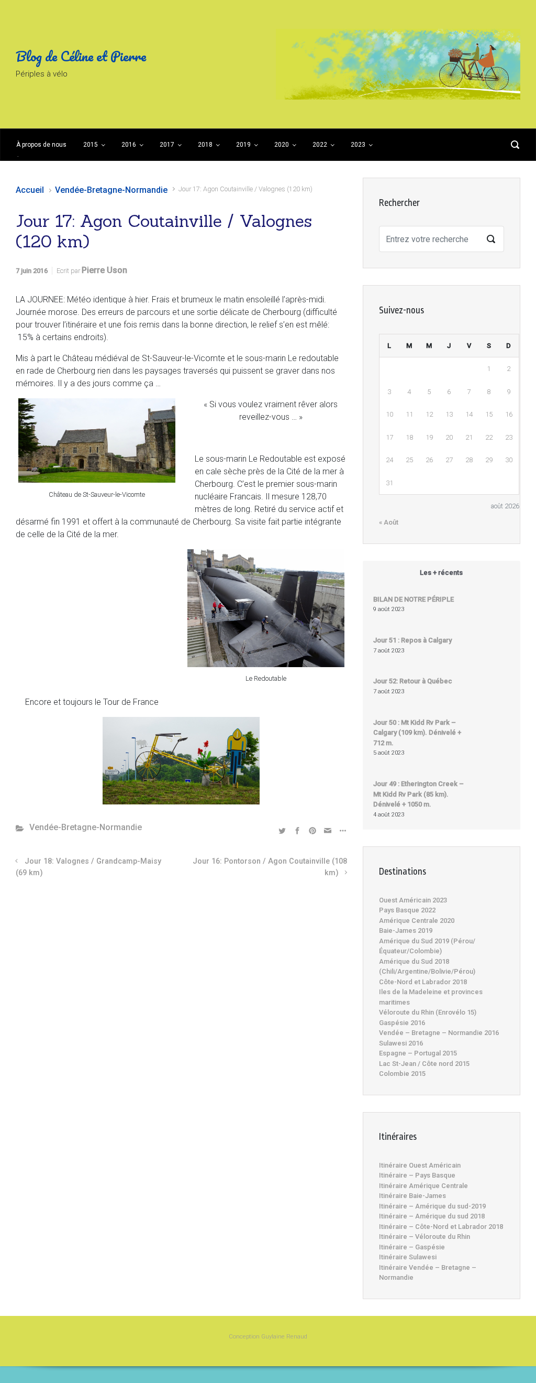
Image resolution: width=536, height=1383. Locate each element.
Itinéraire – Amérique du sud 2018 (432, 1216)
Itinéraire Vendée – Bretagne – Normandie (427, 1273)
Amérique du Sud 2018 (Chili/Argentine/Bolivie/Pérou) (427, 966)
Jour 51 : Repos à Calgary (412, 640)
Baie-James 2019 (405, 930)
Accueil (30, 190)
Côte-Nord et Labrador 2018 (423, 982)
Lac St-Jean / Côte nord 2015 (424, 1064)
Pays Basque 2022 (407, 910)
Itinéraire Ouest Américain (420, 1165)
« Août (388, 522)
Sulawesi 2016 (401, 1043)
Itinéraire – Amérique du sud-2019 (432, 1206)
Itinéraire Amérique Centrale (423, 1186)
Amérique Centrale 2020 (416, 920)
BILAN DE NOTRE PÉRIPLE (413, 599)
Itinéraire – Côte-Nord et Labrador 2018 (441, 1226)
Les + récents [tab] (441, 572)
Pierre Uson (104, 270)
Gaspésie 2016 (402, 1023)
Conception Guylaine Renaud (268, 1336)
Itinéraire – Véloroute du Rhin (424, 1236)
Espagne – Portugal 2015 (418, 1053)
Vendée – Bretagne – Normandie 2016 (439, 1033)
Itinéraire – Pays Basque (417, 1175)
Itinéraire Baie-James (412, 1196)
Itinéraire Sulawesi (408, 1257)
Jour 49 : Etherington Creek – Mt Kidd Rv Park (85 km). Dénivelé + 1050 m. (418, 794)
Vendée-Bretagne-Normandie (111, 190)
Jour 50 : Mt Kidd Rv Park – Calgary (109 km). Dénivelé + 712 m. (417, 732)
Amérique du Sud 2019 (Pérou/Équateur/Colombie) (427, 946)
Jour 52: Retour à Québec (412, 681)
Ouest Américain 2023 (413, 900)
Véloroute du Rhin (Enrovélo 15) (427, 1012)
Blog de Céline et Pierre (81, 56)
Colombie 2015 (402, 1073)
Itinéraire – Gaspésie (412, 1247)
